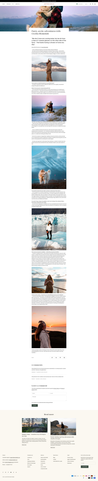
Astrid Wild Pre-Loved (57, 461)
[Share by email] (64, 357)
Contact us (29, 457)
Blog (54, 457)
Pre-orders (29, 464)
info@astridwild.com (13, 459)
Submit (34, 405)
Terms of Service (70, 461)
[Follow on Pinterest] (8, 472)
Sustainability (43, 459)
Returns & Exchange (31, 463)
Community (43, 463)
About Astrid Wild (44, 457)
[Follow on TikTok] (13, 472)
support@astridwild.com (15, 457)
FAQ (28, 459)
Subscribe (84, 466)
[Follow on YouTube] (10, 472)
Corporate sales (44, 468)
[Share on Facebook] (52, 357)
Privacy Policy (56, 388)
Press (42, 464)
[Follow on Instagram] (5, 472)
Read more (24, 444)
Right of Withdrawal (71, 459)
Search (28, 466)
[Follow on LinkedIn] (16, 472)
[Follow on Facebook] (2, 472)
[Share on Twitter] (56, 357)
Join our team (43, 466)
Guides (54, 459)
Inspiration (43, 461)
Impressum (69, 463)
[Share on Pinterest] (60, 357)
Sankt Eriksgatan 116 (9, 462)
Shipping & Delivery (31, 461)
